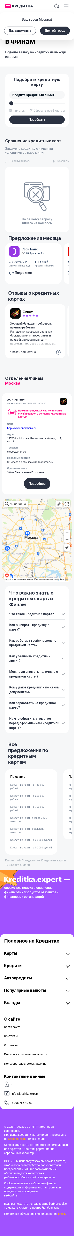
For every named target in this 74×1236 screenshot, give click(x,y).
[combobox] (20, 161)
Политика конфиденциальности (25, 1054)
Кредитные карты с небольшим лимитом (28, 820)
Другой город (55, 31)
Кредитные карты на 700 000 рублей (27, 808)
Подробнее (37, 484)
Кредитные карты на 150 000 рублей (27, 786)
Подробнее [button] (23, 273)
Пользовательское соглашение (25, 1063)
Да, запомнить (20, 31)
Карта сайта (12, 1027)
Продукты (29, 860)
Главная (10, 860)
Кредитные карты (53, 860)
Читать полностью (23, 352)
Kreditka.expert (18, 1138)
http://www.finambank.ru (21, 428)
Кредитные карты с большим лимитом (27, 830)
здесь (62, 1213)
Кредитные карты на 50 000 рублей (31, 847)
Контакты (11, 1036)
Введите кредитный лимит (33, 95)
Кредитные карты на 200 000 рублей (27, 797)
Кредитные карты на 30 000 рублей (31, 840)
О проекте (10, 1045)
